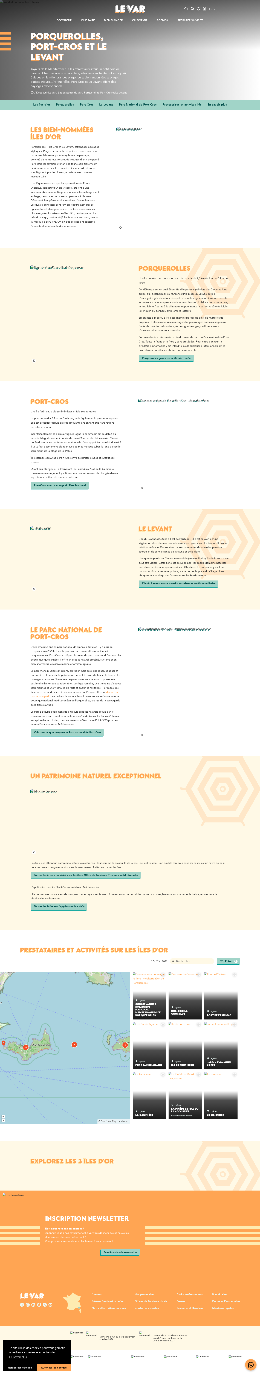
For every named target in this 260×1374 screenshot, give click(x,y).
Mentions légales (223, 1308)
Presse (181, 1301)
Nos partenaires (145, 1295)
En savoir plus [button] (18, 1357)
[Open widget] (251, 1365)
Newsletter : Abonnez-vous (109, 1308)
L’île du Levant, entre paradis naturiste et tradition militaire (179, 584)
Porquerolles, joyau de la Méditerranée (167, 358)
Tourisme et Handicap (190, 1308)
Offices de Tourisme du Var (151, 1301)
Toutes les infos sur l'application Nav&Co (59, 907)
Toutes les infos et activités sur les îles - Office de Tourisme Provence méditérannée (86, 875)
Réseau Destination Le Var (108, 1301)
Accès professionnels (190, 1295)
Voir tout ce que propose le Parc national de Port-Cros (67, 732)
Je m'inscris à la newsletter (120, 1252)
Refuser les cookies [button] (20, 1367)
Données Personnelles (226, 1301)
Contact (97, 1295)
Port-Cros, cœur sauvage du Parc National (60, 485)
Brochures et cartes (147, 1308)
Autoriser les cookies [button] (54, 1367)
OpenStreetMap (108, 1121)
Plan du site (219, 1295)
